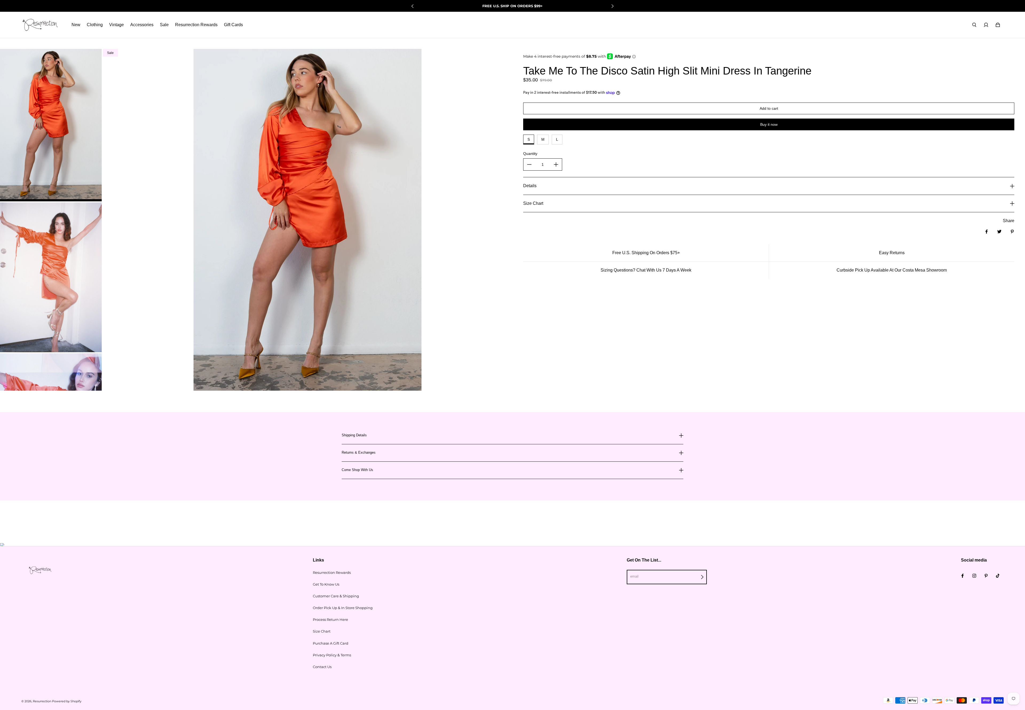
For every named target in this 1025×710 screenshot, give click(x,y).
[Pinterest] (986, 576)
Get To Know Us (326, 584)
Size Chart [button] (533, 203)
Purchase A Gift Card (330, 643)
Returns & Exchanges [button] (359, 452)
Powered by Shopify (66, 701)
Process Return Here (330, 619)
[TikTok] (998, 576)
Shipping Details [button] (354, 435)
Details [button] (530, 185)
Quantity (530, 153)
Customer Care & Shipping (336, 596)
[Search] (974, 25)
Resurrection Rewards (332, 572)
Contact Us (322, 667)
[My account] (986, 25)
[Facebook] (962, 576)
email (634, 576)
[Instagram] (974, 576)
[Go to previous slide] (413, 6)
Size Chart (321, 631)
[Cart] (998, 25)
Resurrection (42, 701)
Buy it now (769, 124)
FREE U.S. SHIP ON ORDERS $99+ (512, 6)
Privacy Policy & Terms (332, 655)
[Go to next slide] (612, 6)
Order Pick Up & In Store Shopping (343, 608)
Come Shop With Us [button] (357, 470)
